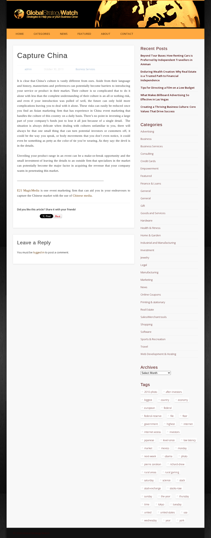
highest (171, 424)
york (181, 520)
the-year (165, 496)
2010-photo (150, 392)
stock (182, 480)
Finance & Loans (151, 183)
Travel (144, 346)
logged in (39, 252)
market (148, 448)
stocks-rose (176, 488)
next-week (150, 456)
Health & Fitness (150, 228)
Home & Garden (151, 235)
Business (146, 139)
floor (185, 416)
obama (168, 456)
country (165, 400)
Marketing (146, 280)
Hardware (146, 220)
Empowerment (149, 168)
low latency (190, 440)
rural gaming (172, 472)
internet (188, 424)
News (64, 34)
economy (183, 400)
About (105, 34)
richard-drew (177, 464)
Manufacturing (149, 272)
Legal (144, 265)
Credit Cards (148, 161)
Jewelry (145, 257)
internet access (152, 432)
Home (20, 34)
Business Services (85, 69)
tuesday (177, 504)
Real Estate (147, 309)
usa (185, 512)
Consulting (147, 153)
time (146, 504)
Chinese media (82, 195)
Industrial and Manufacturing (158, 243)
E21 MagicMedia (28, 190)
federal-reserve (153, 416)
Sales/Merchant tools (153, 317)
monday (182, 448)
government (151, 424)
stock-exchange (152, 488)
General (146, 191)
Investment (147, 250)
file (172, 416)
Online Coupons (151, 294)
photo (184, 456)
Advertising (147, 131)
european (149, 408)
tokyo (161, 504)
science (167, 480)
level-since (169, 440)
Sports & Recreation (153, 339)
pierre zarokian (152, 464)
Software (146, 332)
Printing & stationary (153, 302)
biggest (148, 400)
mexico (165, 448)
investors (174, 432)
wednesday (150, 520)
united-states (167, 512)
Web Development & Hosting (158, 354)
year (168, 520)
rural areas (150, 472)
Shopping (146, 324)
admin (28, 69)
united (147, 512)
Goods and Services (153, 213)
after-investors (174, 392)
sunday (148, 496)
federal (168, 408)
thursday (184, 496)
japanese (149, 440)
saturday (149, 480)
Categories (42, 34)
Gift (143, 206)
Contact (126, 34)
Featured (84, 34)
